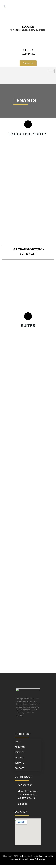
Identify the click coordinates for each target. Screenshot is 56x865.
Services (19, 752)
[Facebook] (18, 724)
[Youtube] (24, 724)
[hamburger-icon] (51, 71)
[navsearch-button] (5, 79)
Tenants (19, 763)
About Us (20, 747)
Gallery (19, 757)
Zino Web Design (37, 859)
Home (18, 741)
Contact (19, 768)
